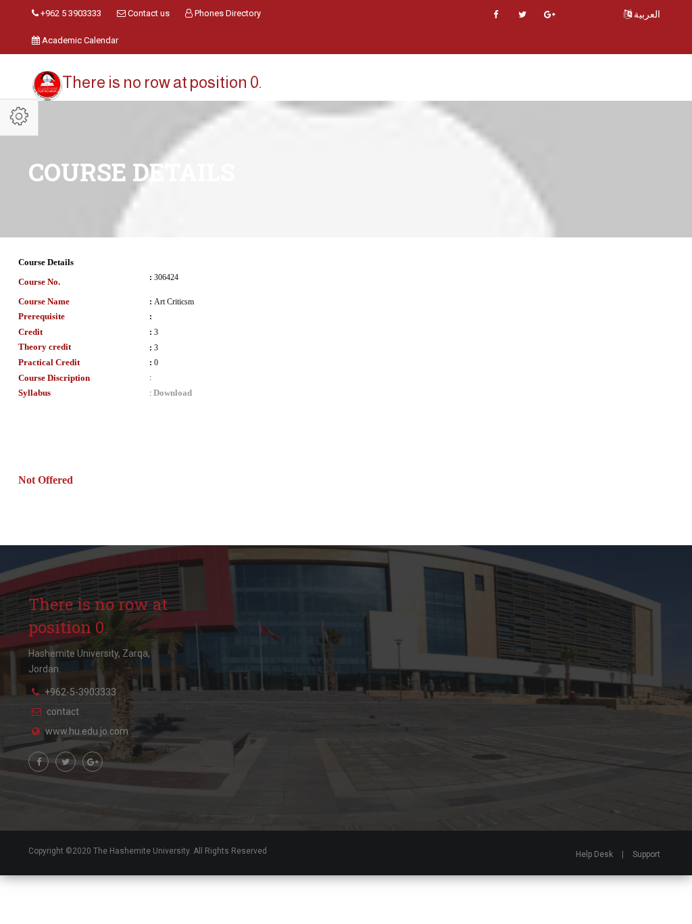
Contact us (148, 13)
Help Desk (594, 854)
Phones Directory (227, 13)
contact (63, 711)
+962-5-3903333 (80, 692)
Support (646, 854)
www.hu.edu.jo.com (86, 731)
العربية (646, 14)
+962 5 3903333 (70, 13)
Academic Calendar (79, 40)
